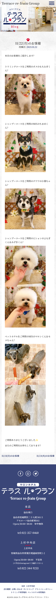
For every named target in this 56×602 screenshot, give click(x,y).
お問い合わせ (17, 589)
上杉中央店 (30, 586)
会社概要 (7, 589)
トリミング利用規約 (19, 592)
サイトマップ (28, 589)
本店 (23, 586)
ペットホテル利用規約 (36, 592)
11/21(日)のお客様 (10, 455)
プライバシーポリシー (43, 589)
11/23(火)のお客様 (45, 455)
